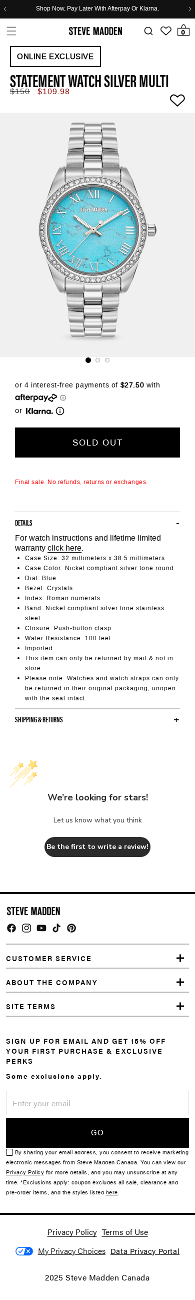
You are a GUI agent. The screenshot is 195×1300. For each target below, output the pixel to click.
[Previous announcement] (5, 9)
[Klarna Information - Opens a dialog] (39, 411)
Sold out (97, 442)
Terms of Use (125, 1231)
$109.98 (54, 91)
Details (23, 522)
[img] (11, 928)
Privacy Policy (25, 1172)
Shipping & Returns (39, 719)
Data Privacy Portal (145, 1250)
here (112, 1192)
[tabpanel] (97, 235)
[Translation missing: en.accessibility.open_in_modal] (97, 235)
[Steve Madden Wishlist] (166, 31)
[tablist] (97, 360)
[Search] (148, 31)
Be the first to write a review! (97, 846)
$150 (20, 91)
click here (65, 548)
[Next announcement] (190, 9)
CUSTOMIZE (72, 1251)
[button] (11, 31)
